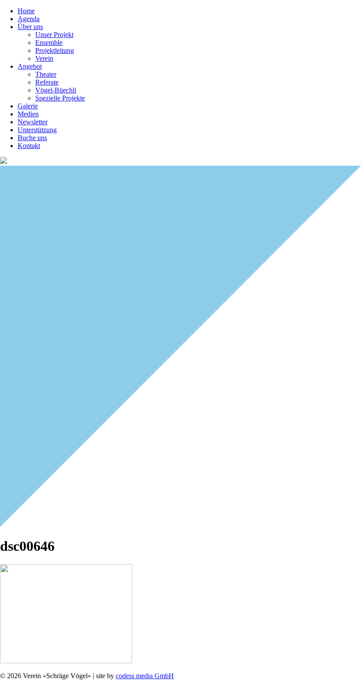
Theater (45, 74)
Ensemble (49, 42)
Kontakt (29, 145)
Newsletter (33, 122)
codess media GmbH (145, 676)
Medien (28, 114)
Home (26, 11)
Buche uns (32, 137)
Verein (44, 58)
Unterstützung (37, 130)
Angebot (30, 66)
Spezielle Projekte (60, 98)
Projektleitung (54, 50)
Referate (47, 82)
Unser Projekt (54, 34)
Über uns (30, 26)
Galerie (28, 106)
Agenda (29, 18)
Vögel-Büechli (55, 90)
